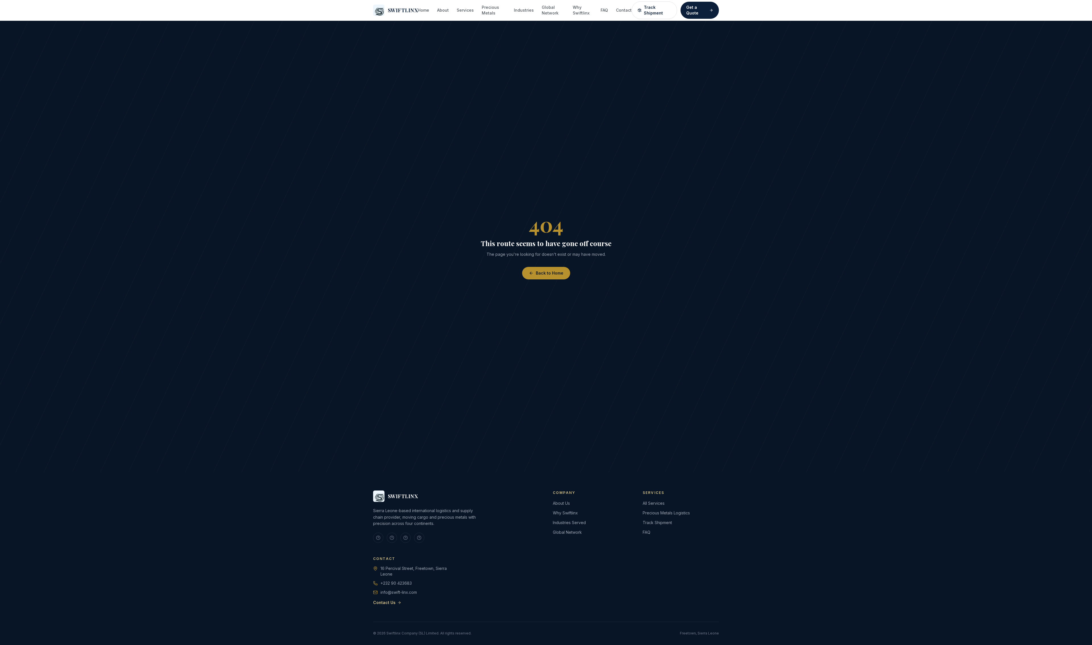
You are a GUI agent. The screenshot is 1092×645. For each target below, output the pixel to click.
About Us (561, 503)
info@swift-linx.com (398, 592)
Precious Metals (490, 10)
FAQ (604, 10)
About (443, 10)
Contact (624, 10)
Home (423, 10)
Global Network (550, 10)
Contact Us (384, 602)
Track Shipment (653, 10)
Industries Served (569, 522)
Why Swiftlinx (581, 10)
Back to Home (549, 273)
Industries (524, 10)
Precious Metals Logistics (666, 512)
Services (465, 10)
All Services (654, 503)
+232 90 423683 (396, 583)
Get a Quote (692, 10)
